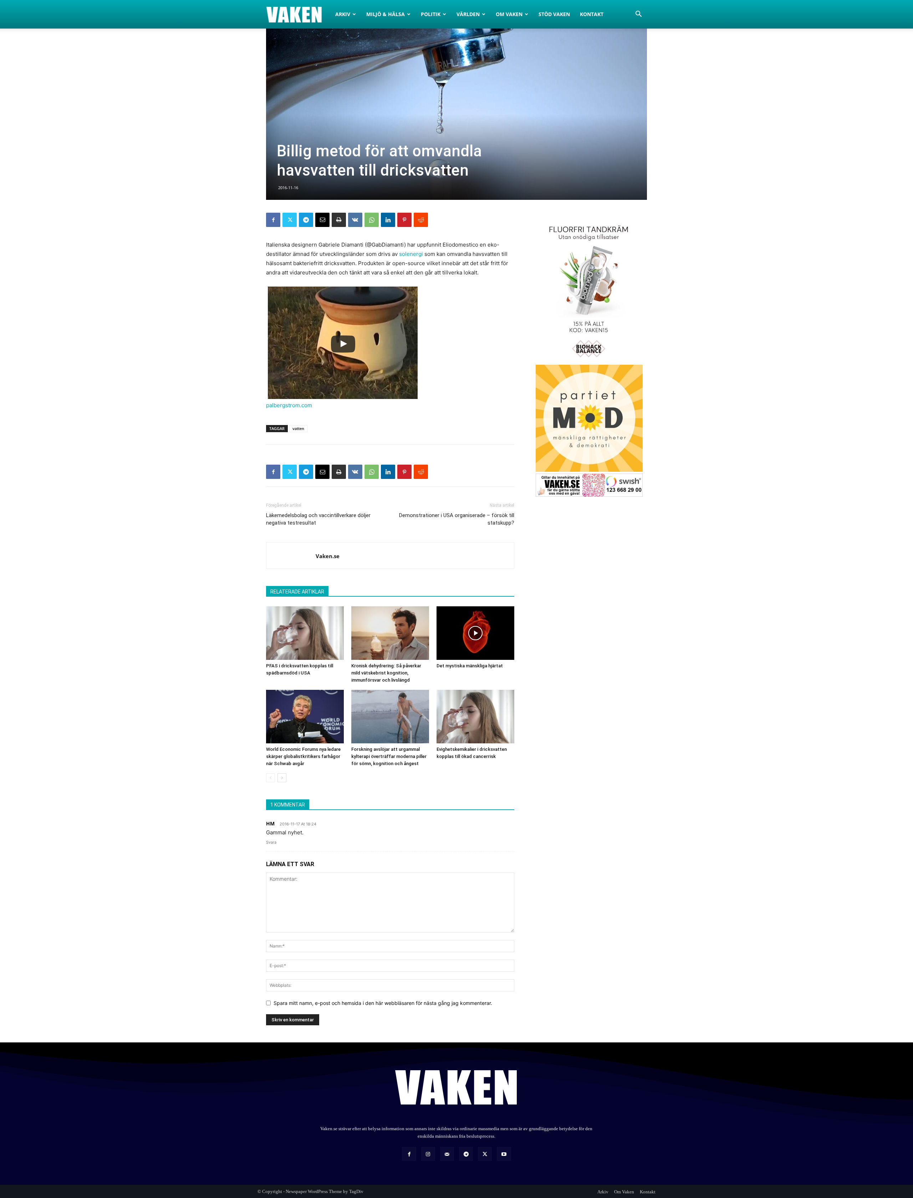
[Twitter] (289, 220)
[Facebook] (273, 220)
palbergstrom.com (289, 405)
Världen (468, 14)
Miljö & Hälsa (385, 14)
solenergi (411, 254)
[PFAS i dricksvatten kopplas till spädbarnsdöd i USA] (305, 633)
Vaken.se (328, 556)
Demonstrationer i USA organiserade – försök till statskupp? (456, 519)
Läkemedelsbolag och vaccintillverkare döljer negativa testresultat (318, 519)
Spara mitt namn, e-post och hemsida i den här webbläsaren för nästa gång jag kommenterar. (383, 1003)
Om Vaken (509, 14)
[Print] (339, 220)
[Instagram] (428, 1154)
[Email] (322, 220)
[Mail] (447, 1154)
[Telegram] (306, 220)
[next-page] (281, 777)
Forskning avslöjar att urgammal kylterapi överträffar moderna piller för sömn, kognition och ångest (389, 756)
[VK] (355, 220)
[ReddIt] (421, 220)
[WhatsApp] (371, 220)
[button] (638, 14)
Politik (430, 14)
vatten (298, 428)
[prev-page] (270, 777)
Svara (271, 842)
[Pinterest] (404, 220)
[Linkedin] (388, 220)
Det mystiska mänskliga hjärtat (470, 665)
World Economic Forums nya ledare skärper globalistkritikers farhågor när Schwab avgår (303, 756)
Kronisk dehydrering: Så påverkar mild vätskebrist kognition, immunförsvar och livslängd (386, 673)
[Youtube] (504, 1154)
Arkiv (342, 14)
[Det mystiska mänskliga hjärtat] (475, 633)
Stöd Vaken (554, 14)
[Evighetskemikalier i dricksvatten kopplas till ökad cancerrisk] (475, 716)
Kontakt (591, 14)
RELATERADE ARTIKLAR (297, 592)
